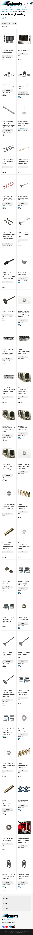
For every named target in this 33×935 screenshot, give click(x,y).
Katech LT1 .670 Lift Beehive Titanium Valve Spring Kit (23, 583)
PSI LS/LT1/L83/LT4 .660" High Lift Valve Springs (23, 876)
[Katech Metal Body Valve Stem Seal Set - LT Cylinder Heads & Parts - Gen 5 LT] (24, 789)
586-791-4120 (7, 920)
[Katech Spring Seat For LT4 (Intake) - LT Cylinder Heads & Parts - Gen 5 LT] (8, 827)
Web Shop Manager (19, 932)
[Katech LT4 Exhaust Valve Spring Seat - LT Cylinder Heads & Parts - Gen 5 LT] (24, 717)
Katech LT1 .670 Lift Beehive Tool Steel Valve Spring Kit (8, 619)
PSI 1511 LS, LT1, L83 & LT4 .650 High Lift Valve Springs (8, 876)
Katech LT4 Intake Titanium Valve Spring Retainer (8, 765)
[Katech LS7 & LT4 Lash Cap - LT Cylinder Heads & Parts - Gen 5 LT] (8, 570)
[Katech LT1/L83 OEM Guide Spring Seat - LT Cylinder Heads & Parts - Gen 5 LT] (24, 606)
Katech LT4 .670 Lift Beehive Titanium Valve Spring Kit (23, 692)
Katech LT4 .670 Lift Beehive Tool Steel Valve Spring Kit (8, 730)
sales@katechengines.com (9, 922)
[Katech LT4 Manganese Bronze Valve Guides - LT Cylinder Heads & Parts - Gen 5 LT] (24, 752)
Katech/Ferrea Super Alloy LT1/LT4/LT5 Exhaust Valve (23, 840)
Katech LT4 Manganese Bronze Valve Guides (23, 765)
